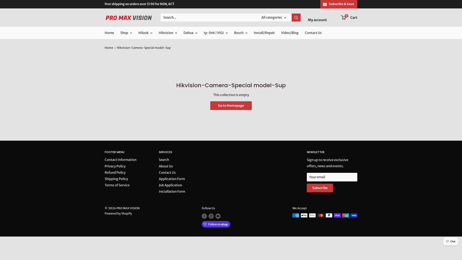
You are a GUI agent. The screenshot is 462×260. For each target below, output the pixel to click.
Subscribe (320, 188)
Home (109, 33)
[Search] (296, 17)
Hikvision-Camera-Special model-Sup (144, 47)
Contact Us (313, 33)
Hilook (143, 33)
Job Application (170, 185)
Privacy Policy (115, 166)
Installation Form (172, 191)
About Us (166, 166)
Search (164, 160)
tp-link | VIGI (214, 33)
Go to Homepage (231, 105)
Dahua (188, 33)
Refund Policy (115, 172)
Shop (124, 33)
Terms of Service (117, 185)
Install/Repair (264, 33)
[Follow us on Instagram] (211, 216)
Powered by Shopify (118, 213)
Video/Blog (289, 33)
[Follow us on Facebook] (204, 216)
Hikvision (166, 33)
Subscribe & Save (341, 4)
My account (317, 20)
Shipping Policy (116, 179)
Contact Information (120, 160)
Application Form (172, 179)
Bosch (238, 33)
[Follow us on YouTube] (218, 216)
